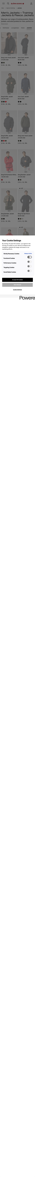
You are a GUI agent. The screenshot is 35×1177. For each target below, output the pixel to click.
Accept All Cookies (17, 279)
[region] (17, 706)
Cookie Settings (17, 289)
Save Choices (17, 284)
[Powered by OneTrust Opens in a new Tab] (26, 296)
